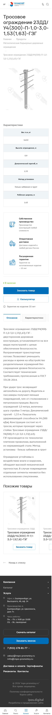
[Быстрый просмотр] (33, 498)
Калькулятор (27, 299)
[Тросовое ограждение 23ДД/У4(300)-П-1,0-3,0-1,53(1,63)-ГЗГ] (26, 89)
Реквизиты (9, 671)
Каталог (7, 587)
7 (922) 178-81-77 (17, 648)
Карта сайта (26, 694)
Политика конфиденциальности (26, 691)
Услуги (7, 593)
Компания (9, 582)
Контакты (23, 671)
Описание (12, 317)
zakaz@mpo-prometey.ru (21, 655)
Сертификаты (35, 666)
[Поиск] (47, 4)
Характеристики (34, 317)
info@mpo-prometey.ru (20, 659)
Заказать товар (26, 290)
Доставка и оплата (14, 666)
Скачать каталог (26, 632)
